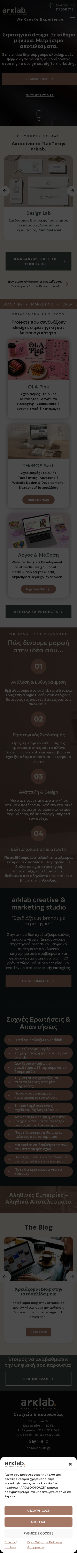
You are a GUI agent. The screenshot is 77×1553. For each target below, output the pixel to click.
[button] (70, 1464)
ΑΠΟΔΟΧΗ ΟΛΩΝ (38, 1511)
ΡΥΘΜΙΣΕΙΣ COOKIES (38, 1533)
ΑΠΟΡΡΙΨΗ (38, 1522)
